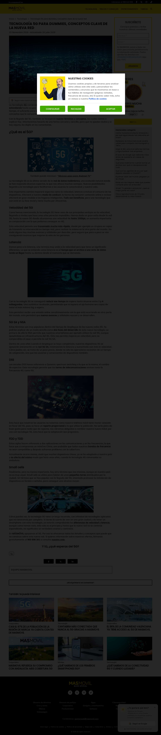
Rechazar (76, 108)
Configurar (52, 108)
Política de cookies (98, 98)
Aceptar (110, 108)
